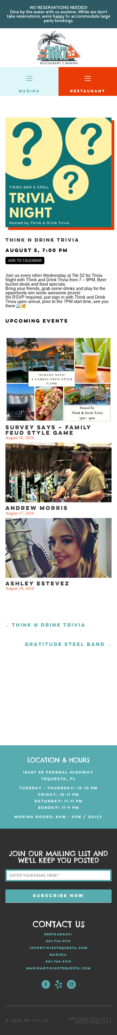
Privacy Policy (88, 1019)
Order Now (32, 228)
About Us (27, 188)
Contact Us (33, 241)
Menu (18, 202)
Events (23, 215)
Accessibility (93, 1022)
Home (18, 175)
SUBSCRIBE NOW (58, 896)
